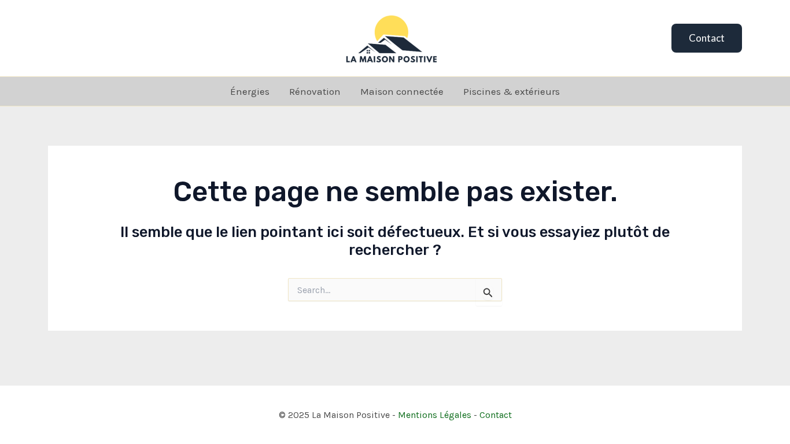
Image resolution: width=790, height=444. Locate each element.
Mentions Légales (434, 414)
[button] (706, 38)
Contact (495, 414)
